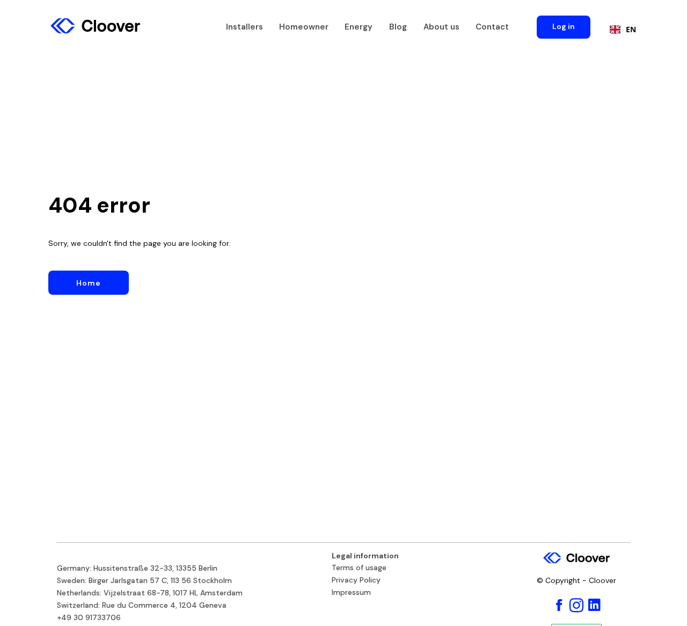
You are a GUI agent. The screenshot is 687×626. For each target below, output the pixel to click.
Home (88, 283)
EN (631, 29)
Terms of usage (359, 568)
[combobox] (620, 29)
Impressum (351, 592)
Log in (563, 26)
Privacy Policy (356, 580)
